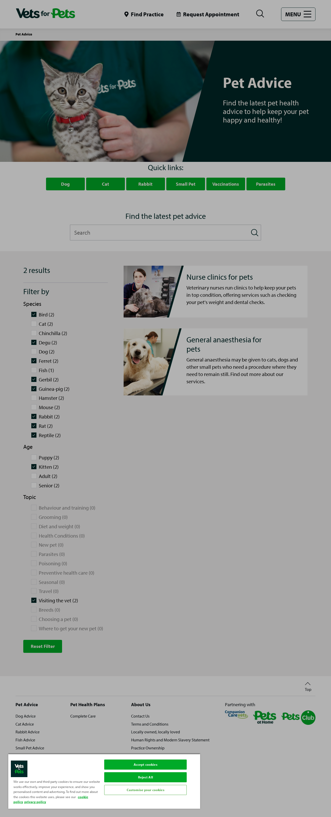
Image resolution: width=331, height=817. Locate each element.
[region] (104, 781)
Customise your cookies (145, 790)
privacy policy (35, 802)
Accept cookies (145, 764)
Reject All (145, 777)
